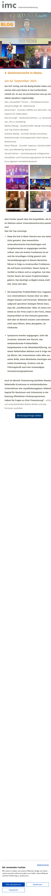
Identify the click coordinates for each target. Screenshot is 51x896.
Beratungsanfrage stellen (29, 415)
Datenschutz (43, 864)
